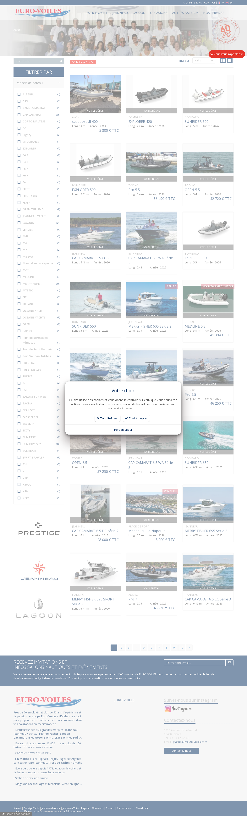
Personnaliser (123, 429)
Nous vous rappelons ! (228, 54)
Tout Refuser (108, 418)
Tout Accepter (138, 418)
